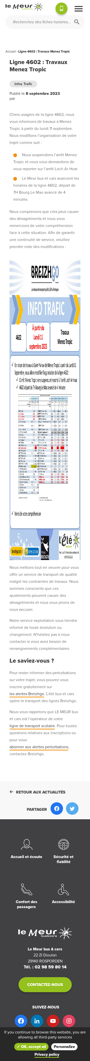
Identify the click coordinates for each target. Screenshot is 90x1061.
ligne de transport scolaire (32, 725)
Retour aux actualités (41, 792)
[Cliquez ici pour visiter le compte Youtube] (53, 1021)
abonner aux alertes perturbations (39, 746)
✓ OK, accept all (31, 1046)
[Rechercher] (77, 22)
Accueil (11, 52)
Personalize (64, 1046)
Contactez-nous (45, 984)
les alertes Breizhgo (27, 693)
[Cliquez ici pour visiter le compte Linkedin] (37, 1021)
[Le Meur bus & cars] (24, 7)
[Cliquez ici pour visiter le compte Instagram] (69, 1021)
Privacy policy (46, 1054)
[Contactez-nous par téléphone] (61, 9)
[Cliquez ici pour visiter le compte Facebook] (21, 1021)
